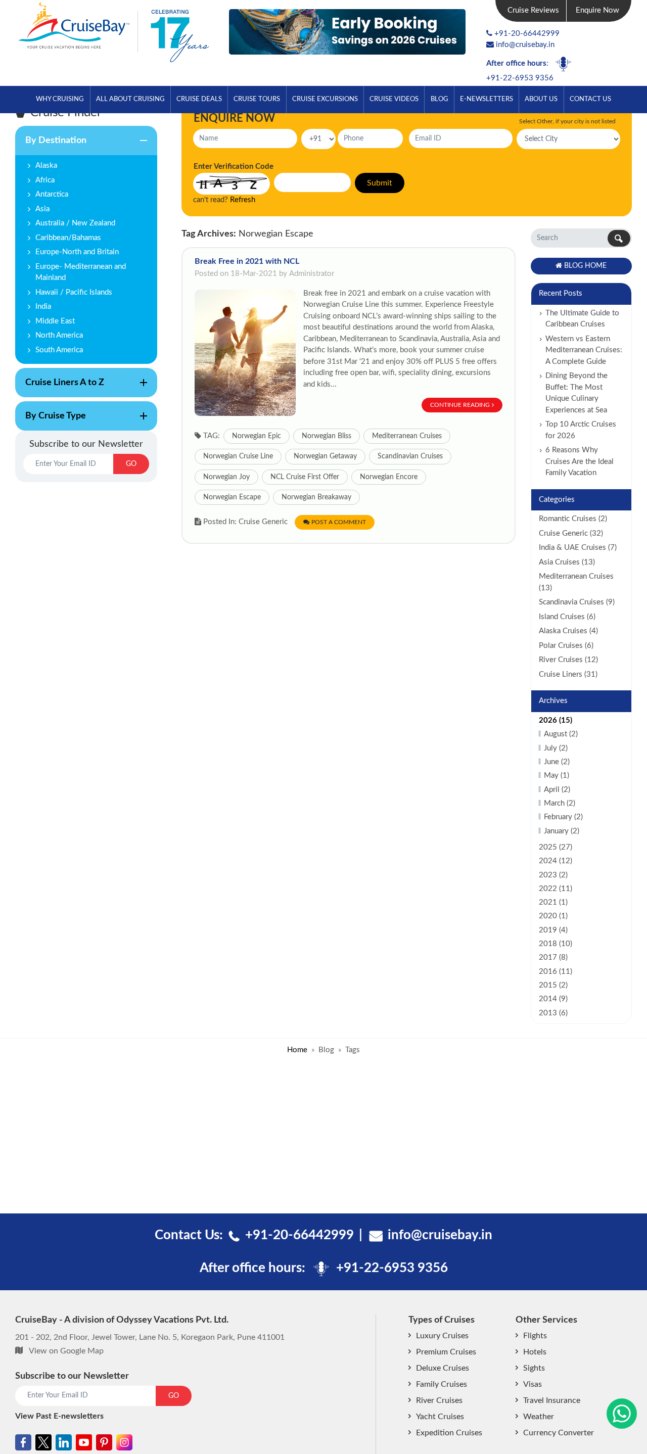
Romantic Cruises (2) (573, 519)
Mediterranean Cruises (407, 436)
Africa (45, 180)
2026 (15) (555, 720)
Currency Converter (558, 1433)
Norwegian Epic (256, 436)
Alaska (46, 165)
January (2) (561, 831)
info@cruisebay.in (525, 45)
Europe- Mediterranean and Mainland (80, 272)
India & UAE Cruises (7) (578, 547)
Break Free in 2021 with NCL (247, 261)
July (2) (556, 748)
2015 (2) (553, 985)
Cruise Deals (199, 99)
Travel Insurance (551, 1400)
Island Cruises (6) (567, 617)
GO (131, 463)
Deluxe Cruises (442, 1368)
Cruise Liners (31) (568, 674)
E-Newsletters (486, 99)
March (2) (559, 803)
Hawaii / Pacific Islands (73, 292)
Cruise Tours (257, 99)
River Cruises (439, 1400)
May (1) (556, 775)
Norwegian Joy (226, 477)
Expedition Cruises (449, 1433)
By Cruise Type (50, 421)
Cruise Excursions (325, 99)
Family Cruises (441, 1384)
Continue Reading (460, 405)
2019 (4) (553, 930)
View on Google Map (66, 1351)
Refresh (242, 200)
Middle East (55, 321)
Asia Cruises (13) (567, 562)
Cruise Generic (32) (571, 533)
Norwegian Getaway (325, 456)
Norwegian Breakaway (316, 497)
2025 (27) (555, 847)
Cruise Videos (394, 99)
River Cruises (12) (568, 660)
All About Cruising (130, 99)
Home (297, 1050)
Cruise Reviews (533, 10)
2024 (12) (555, 861)
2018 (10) (555, 944)
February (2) (563, 817)
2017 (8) (553, 957)
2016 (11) (555, 971)
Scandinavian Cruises (410, 456)
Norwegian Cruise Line (238, 456)
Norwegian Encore (389, 477)
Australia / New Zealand (75, 223)
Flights (535, 1336)
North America (59, 335)
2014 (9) (553, 999)
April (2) (557, 789)
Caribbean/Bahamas (68, 238)
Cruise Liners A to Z (59, 387)
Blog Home (585, 265)
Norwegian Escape (232, 497)
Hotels (534, 1352)
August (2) (561, 734)
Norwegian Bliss (326, 436)
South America (59, 350)
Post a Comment (338, 522)
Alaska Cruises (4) (568, 631)
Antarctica (51, 194)
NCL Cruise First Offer (304, 477)
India (43, 306)
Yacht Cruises (440, 1417)
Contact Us (590, 99)
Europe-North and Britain (77, 252)
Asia (42, 209)
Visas (532, 1384)
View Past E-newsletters (59, 1416)
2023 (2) (553, 875)
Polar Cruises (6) (566, 645)
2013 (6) (553, 1013)
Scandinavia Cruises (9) (577, 602)
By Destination (50, 145)
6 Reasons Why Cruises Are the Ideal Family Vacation (579, 461)
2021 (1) (553, 902)
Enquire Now (597, 10)
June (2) (557, 762)
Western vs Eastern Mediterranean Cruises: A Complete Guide (583, 350)
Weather (538, 1417)
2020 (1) (553, 916)
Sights (534, 1368)
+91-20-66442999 (527, 33)
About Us (541, 99)
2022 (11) (555, 889)
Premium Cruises (446, 1352)
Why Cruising (60, 99)
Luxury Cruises (442, 1336)
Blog (439, 99)
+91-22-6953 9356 (519, 78)
